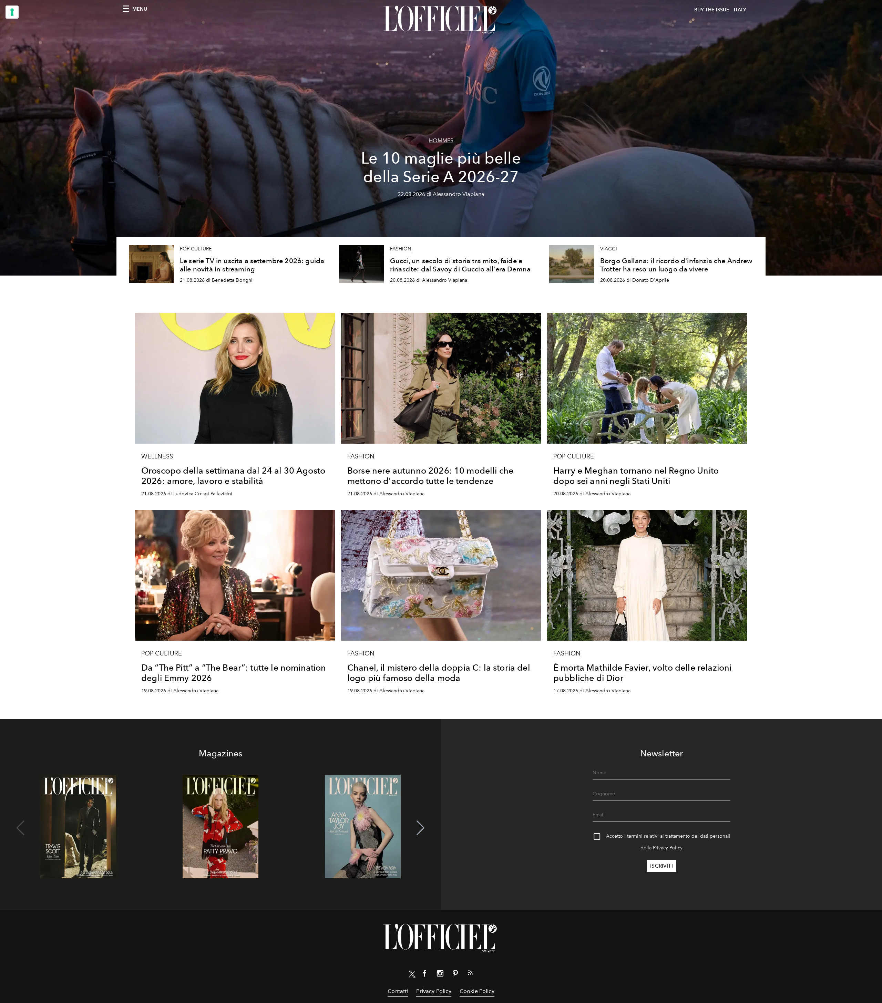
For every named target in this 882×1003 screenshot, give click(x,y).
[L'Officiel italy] (441, 19)
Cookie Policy (477, 991)
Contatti (398, 991)
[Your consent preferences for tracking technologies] (12, 12)
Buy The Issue (711, 10)
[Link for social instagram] (440, 974)
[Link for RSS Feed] (470, 974)
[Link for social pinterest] (455, 974)
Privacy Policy (668, 848)
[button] (420, 828)
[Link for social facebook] (424, 974)
